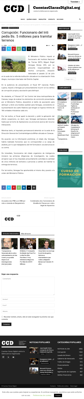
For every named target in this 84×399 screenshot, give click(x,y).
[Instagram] (3, 357)
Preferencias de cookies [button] (42, 395)
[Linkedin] (24, 49)
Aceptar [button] (58, 395)
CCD (5, 45)
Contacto (53, 386)
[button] (79, 19)
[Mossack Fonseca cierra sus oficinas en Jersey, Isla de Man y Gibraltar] (62, 56)
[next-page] (6, 265)
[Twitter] (9, 49)
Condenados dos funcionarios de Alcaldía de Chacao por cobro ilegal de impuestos (42, 203)
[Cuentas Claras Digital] (42, 8)
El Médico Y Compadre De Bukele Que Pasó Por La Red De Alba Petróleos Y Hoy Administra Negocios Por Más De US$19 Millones (28, 257)
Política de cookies (63, 386)
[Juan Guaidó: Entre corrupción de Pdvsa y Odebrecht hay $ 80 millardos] (62, 36)
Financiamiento (73, 49)
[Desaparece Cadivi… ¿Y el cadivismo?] (62, 47)
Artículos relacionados (11, 234)
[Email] (29, 49)
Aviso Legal (73, 386)
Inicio (3, 25)
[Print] (34, 49)
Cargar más (69, 79)
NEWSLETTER (42, 19)
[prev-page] (3, 265)
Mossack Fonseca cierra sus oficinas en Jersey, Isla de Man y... (74, 56)
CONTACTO (51, 19)
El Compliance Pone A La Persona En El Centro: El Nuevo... (62, 106)
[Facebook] (4, 49)
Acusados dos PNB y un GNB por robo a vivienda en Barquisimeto (13, 202)
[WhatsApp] (19, 49)
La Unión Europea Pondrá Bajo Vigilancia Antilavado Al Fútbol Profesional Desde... (76, 108)
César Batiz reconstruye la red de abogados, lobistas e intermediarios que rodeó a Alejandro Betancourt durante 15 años (46, 257)
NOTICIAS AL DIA (14, 28)
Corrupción (10, 25)
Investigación (72, 73)
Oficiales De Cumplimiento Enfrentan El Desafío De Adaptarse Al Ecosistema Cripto (75, 131)
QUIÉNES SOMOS (32, 19)
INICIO (23, 19)
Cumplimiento (62, 99)
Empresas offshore (74, 60)
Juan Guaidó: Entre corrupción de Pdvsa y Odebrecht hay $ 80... (74, 36)
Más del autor (26, 234)
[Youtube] (13, 357)
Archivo (71, 40)
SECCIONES (60, 19)
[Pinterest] (14, 49)
